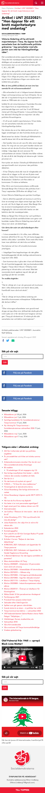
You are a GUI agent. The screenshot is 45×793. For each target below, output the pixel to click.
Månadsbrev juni (10, 417)
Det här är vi (9, 478)
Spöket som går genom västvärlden (18, 605)
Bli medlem (8, 467)
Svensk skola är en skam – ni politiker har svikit (22, 608)
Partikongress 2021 (11, 597)
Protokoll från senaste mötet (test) (17, 600)
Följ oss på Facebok (22, 372)
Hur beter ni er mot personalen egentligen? (21, 503)
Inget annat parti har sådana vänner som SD (21, 506)
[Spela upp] (5, 667)
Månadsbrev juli (10, 414)
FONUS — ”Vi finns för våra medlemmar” (20, 484)
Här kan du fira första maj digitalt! (17, 500)
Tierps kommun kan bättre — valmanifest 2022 (22, 611)
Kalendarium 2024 (11, 528)
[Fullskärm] (40, 667)
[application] (22, 658)
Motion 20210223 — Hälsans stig (17, 572)
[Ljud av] (36, 667)
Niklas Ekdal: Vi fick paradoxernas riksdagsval (22, 594)
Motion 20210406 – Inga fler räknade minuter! (22, 578)
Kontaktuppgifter (11, 531)
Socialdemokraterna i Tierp (14, 34)
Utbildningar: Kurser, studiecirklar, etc (19, 619)
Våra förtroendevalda (12, 624)
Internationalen (10, 509)
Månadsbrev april (11, 436)
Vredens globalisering (12, 630)
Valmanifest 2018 (10, 622)
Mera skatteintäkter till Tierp (15, 561)
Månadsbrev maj (10, 434)
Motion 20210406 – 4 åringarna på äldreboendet (23, 575)
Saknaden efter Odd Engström (16, 602)
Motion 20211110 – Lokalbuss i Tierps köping (22, 580)
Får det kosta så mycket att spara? (18, 481)
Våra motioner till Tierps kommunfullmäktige (21, 627)
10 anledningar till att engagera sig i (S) (21, 470)
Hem (3, 8)
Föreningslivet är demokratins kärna (18, 487)
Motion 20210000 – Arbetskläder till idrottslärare (23, 569)
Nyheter (10, 8)
